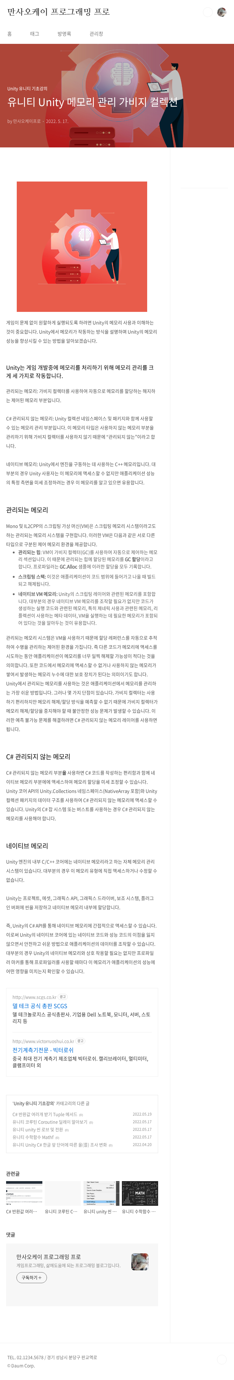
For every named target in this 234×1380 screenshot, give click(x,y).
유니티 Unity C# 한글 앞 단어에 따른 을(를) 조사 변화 (59, 1145)
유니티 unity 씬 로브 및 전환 (37, 1129)
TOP (222, 1359)
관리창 (96, 33)
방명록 (64, 33)
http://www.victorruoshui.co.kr (43, 1041)
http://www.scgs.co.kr (34, 997)
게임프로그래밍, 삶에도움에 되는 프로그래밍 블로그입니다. (68, 1265)
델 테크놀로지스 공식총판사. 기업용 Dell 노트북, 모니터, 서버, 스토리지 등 (81, 1017)
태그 (34, 33)
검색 (207, 12)
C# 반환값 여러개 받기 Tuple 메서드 (44, 1114)
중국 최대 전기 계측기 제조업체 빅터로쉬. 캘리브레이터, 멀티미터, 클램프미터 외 (80, 1061)
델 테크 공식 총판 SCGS (39, 1006)
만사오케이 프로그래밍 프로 (58, 12)
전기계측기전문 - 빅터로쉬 (43, 1050)
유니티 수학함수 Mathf (33, 1137)
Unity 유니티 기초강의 (34, 1103)
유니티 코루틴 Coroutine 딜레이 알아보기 (49, 1122)
